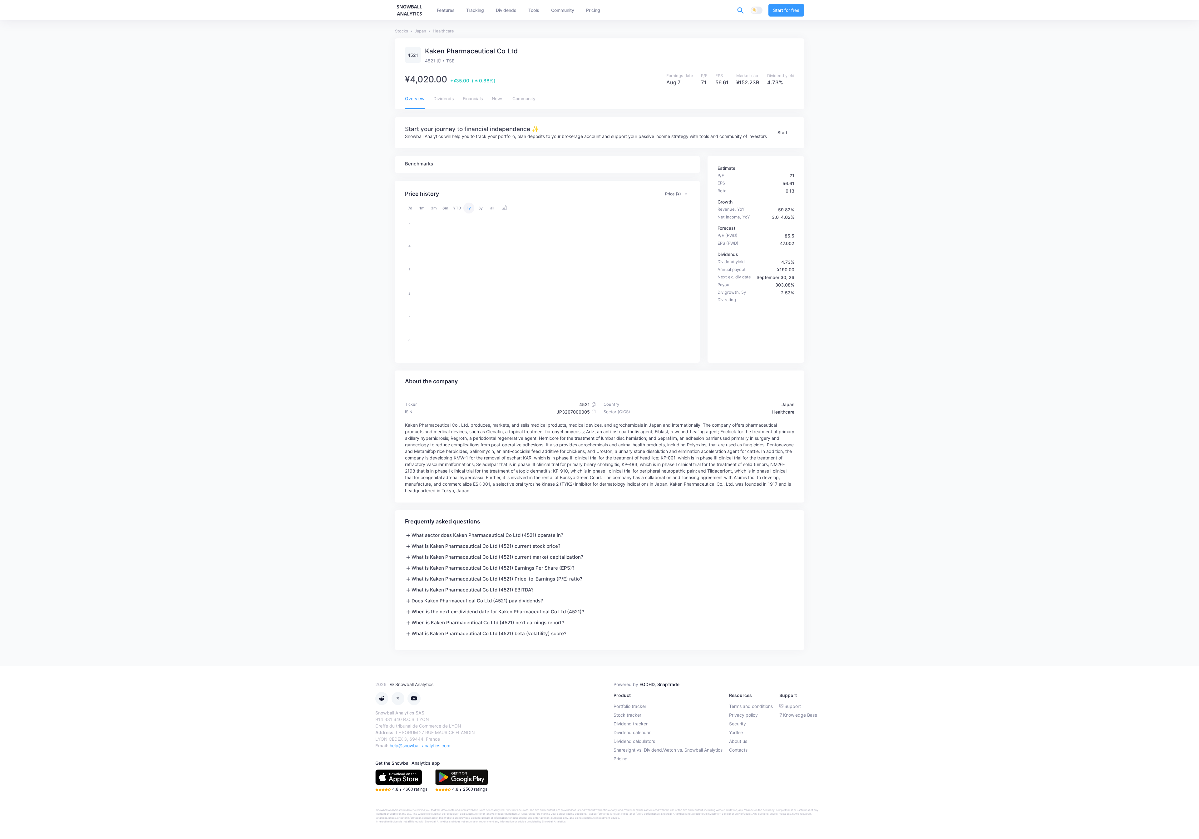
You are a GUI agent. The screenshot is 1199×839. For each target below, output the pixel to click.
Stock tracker (627, 715)
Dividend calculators (634, 741)
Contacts (738, 750)
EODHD (647, 684)
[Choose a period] (504, 208)
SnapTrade (668, 684)
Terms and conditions (751, 706)
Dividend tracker (631, 723)
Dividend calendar (632, 732)
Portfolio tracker (630, 706)
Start (782, 132)
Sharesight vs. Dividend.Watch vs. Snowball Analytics (668, 750)
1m (422, 208)
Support (792, 706)
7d (410, 208)
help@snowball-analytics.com (420, 745)
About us (738, 741)
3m (434, 208)
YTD (457, 208)
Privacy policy (743, 715)
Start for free (786, 10)
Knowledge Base (800, 715)
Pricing (621, 758)
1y (469, 208)
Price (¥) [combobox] (673, 193)
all (492, 208)
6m (445, 208)
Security (737, 723)
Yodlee (736, 732)
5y (480, 208)
